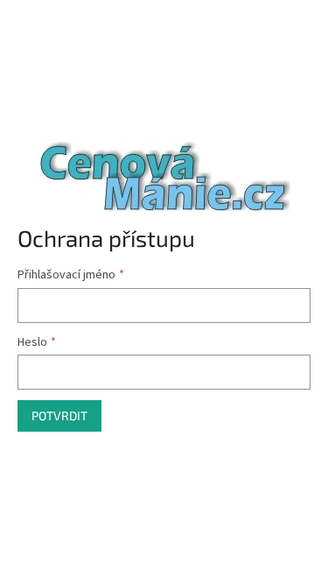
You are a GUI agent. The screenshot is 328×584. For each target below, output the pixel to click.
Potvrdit (59, 415)
